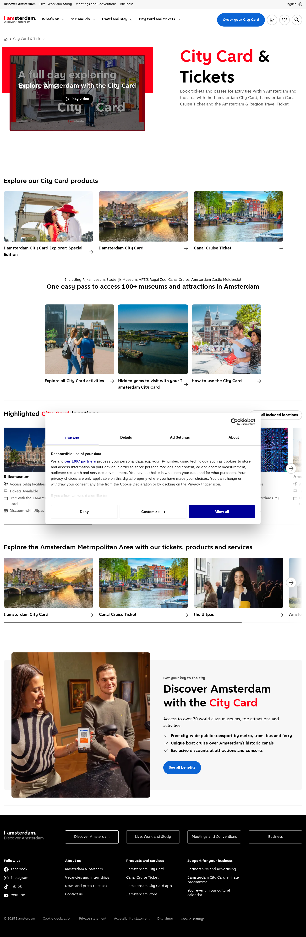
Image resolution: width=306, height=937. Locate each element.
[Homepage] (6, 39)
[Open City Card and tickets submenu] (179, 20)
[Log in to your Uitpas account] (272, 20)
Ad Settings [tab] (180, 437)
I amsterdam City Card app (149, 886)
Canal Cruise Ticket (142, 878)
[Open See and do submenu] (94, 20)
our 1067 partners (80, 461)
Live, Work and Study (153, 837)
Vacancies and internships (87, 878)
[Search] (297, 20)
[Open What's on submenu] (63, 20)
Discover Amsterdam (91, 837)
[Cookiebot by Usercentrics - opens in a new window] (234, 421)
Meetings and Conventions (214, 837)
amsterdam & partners (84, 869)
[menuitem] (53, 20)
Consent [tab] (72, 438)
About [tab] (234, 437)
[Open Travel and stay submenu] (131, 20)
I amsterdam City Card (145, 869)
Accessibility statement (132, 918)
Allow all (221, 512)
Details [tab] (126, 437)
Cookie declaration (57, 918)
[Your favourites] (284, 20)
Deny (84, 512)
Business (275, 837)
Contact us (74, 894)
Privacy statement (92, 918)
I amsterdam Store (141, 894)
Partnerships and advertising (211, 869)
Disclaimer (165, 918)
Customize (150, 512)
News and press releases (86, 886)
